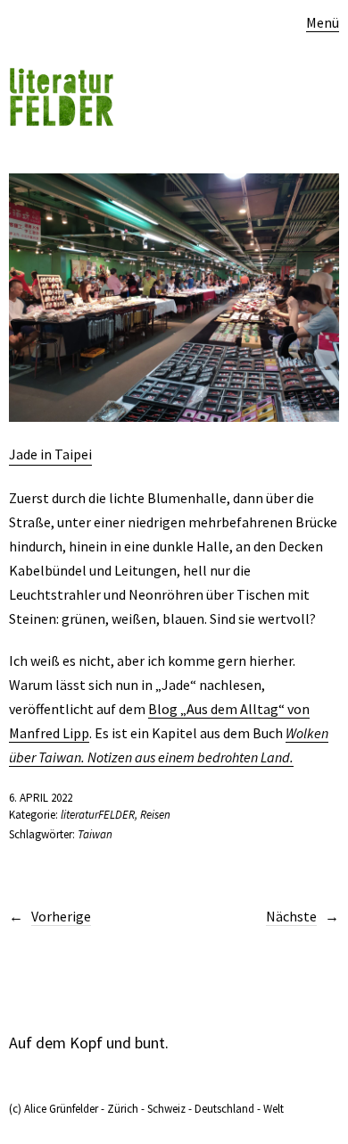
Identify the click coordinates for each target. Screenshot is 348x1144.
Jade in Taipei (50, 454)
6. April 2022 (40, 797)
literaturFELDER (98, 814)
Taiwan (95, 834)
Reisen (155, 814)
